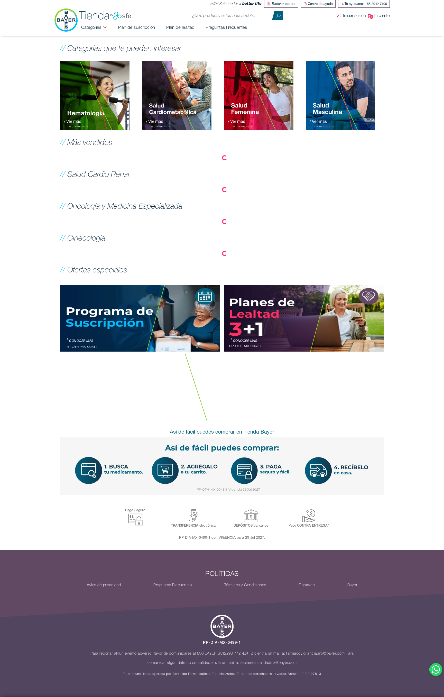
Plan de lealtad (180, 27)
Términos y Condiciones (245, 585)
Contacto (307, 585)
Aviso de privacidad (104, 585)
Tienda (94, 15)
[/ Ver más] (95, 94)
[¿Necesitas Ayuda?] (435, 669)
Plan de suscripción (136, 27)
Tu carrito (382, 15)
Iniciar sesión (354, 15)
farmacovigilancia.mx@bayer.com (315, 653)
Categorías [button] (91, 27)
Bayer (352, 585)
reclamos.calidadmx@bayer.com (268, 662)
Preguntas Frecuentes (226, 27)
